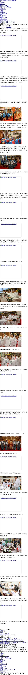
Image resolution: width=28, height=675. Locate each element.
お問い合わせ (3, 668)
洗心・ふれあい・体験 (5, 658)
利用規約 (2, 671)
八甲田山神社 (3, 664)
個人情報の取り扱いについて (7, 669)
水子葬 (1, 667)
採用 (1, 662)
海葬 (1, 665)
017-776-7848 (5, 646)
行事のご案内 (3, 631)
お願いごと (3, 659)
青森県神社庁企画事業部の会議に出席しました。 (12, 639)
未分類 (1, 632)
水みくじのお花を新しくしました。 (9, 638)
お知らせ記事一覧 (4, 634)
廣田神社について (4, 656)
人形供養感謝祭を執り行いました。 (9, 643)
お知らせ (2, 654)
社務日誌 (8, 27)
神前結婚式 (3, 660)
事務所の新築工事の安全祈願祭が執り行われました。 (14, 642)
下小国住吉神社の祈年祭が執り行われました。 (12, 641)
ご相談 (1, 661)
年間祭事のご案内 (4, 657)
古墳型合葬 (3, 666)
